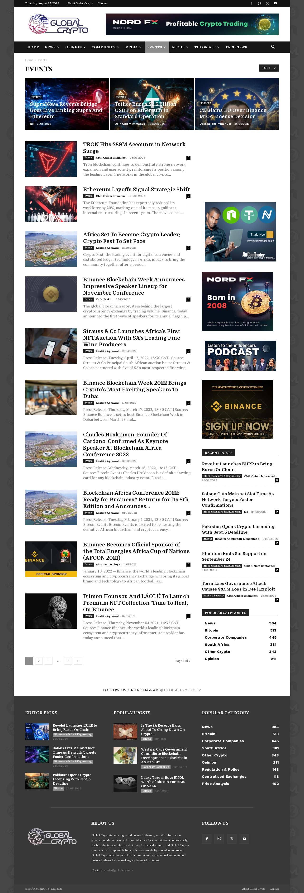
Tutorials (205, 47)
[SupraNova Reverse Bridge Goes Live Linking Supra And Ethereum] (67, 104)
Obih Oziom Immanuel (130, 123)
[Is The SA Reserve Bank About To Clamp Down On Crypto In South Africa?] (125, 731)
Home (33, 47)
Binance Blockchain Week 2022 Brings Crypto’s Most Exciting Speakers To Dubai (134, 389)
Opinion (73, 47)
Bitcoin (207, 538)
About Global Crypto (80, 3)
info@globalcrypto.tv (120, 870)
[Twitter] (267, 3)
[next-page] (78, 661)
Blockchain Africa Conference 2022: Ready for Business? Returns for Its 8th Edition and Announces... (136, 499)
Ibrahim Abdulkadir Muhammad (237, 538)
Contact (103, 3)
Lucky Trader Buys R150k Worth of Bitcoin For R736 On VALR (163, 782)
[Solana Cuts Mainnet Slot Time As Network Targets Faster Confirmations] (37, 754)
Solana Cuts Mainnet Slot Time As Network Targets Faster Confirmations (238, 500)
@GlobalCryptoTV (180, 689)
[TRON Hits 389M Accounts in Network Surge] (51, 159)
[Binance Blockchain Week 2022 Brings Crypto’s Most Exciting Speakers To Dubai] (51, 397)
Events (154, 47)
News (50, 47)
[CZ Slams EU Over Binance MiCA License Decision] (237, 104)
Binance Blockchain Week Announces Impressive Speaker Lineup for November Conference (134, 286)
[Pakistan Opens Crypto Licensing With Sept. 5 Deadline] (37, 781)
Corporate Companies (155, 767)
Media (131, 47)
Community (103, 47)
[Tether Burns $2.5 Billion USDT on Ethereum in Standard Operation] (152, 104)
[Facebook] (251, 3)
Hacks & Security (213, 595)
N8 (31, 123)
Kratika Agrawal (107, 247)
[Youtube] (275, 3)
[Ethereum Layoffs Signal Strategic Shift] (51, 204)
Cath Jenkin (104, 299)
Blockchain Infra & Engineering (222, 476)
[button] (273, 47)
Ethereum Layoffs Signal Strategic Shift (136, 189)
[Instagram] (259, 3)
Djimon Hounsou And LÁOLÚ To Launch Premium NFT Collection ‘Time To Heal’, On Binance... (136, 603)
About (178, 47)
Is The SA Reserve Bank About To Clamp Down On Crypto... (163, 730)
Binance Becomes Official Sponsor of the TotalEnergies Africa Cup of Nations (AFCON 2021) (136, 551)
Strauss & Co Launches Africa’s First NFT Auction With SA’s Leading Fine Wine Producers (131, 338)
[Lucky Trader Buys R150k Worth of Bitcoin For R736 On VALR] (125, 783)
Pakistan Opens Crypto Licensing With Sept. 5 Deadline (72, 779)
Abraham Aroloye (108, 564)
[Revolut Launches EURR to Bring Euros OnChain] (37, 731)
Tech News (236, 47)
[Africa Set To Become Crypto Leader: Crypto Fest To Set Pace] (51, 249)
